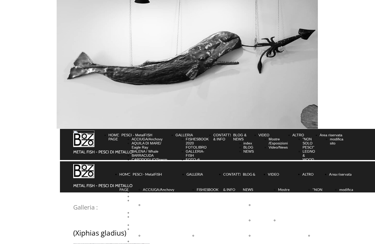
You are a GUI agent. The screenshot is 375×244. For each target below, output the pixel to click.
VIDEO (263, 135)
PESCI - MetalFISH (136, 135)
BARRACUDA (143, 155)
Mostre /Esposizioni (278, 141)
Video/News (278, 147)
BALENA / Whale (145, 151)
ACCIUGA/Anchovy (147, 139)
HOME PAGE (113, 137)
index (247, 143)
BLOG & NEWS (239, 137)
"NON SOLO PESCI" (308, 143)
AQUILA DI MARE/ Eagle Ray (146, 145)
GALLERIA (184, 135)
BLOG (248, 147)
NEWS (248, 151)
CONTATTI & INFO (222, 137)
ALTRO (298, 135)
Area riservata (331, 135)
